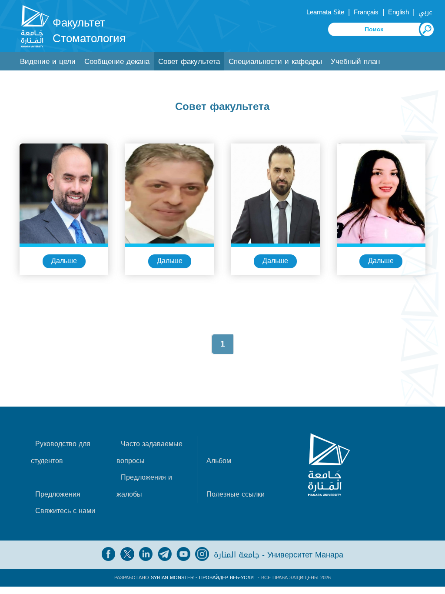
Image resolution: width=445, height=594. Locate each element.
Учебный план (355, 61)
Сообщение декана (116, 61)
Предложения (57, 494)
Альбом (218, 460)
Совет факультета (189, 61)
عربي (425, 12)
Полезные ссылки (235, 494)
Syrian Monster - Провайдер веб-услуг (203, 577)
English (398, 12)
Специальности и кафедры (275, 61)
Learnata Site (325, 12)
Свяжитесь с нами (65, 510)
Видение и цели (48, 61)
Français (366, 12)
